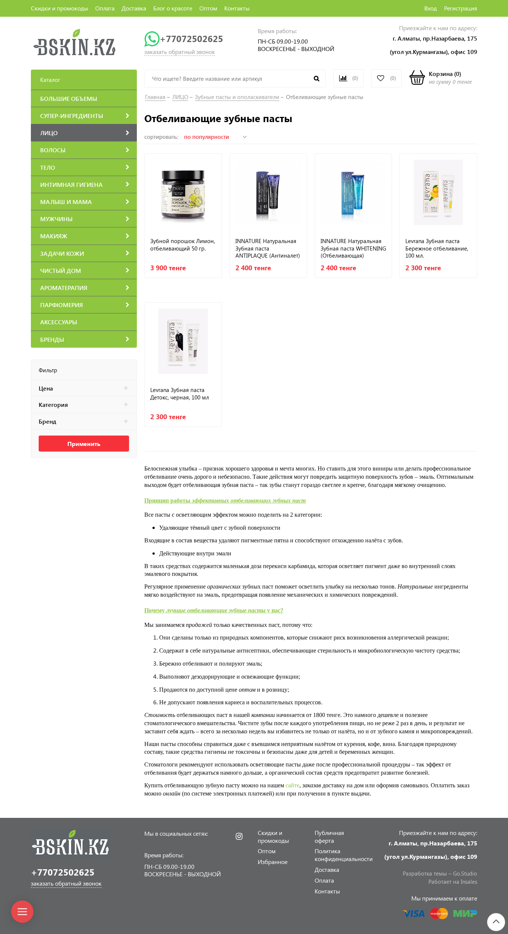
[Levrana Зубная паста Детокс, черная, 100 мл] (183, 341)
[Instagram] (239, 836)
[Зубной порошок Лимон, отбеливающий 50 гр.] (183, 192)
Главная (155, 97)
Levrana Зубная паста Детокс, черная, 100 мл (179, 393)
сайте (292, 785)
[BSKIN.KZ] (74, 42)
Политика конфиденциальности (344, 855)
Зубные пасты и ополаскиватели (237, 97)
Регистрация (460, 8)
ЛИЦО (180, 97)
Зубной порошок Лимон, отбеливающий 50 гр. (182, 245)
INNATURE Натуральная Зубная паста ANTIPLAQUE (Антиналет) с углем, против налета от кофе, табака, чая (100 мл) (267, 248)
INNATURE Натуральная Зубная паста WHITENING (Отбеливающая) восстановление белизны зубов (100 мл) (353, 248)
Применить (83, 443)
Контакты (237, 8)
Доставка (134, 8)
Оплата (105, 8)
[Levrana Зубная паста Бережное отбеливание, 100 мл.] (438, 192)
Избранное (272, 862)
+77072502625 (191, 38)
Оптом (208, 8)
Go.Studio (465, 873)
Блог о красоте (172, 8)
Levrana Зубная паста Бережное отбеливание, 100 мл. (436, 248)
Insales (469, 881)
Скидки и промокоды (59, 8)
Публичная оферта (329, 836)
